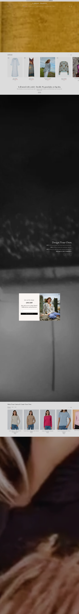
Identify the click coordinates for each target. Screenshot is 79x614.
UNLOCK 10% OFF (29, 313)
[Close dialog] (59, 294)
